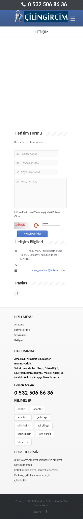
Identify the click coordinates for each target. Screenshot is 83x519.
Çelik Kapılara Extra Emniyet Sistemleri (36, 470)
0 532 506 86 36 (47, 5)
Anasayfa (19, 324)
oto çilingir (45, 434)
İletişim (18, 340)
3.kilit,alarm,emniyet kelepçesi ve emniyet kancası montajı (38, 462)
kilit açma (23, 442)
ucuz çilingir (24, 434)
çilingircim (23, 425)
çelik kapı (42, 417)
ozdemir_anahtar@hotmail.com (46, 270)
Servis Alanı (20, 335)
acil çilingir (43, 425)
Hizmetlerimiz (22, 330)
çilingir (21, 409)
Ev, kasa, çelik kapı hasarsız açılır (32, 475)
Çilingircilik (20, 480)
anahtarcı (23, 417)
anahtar (38, 409)
